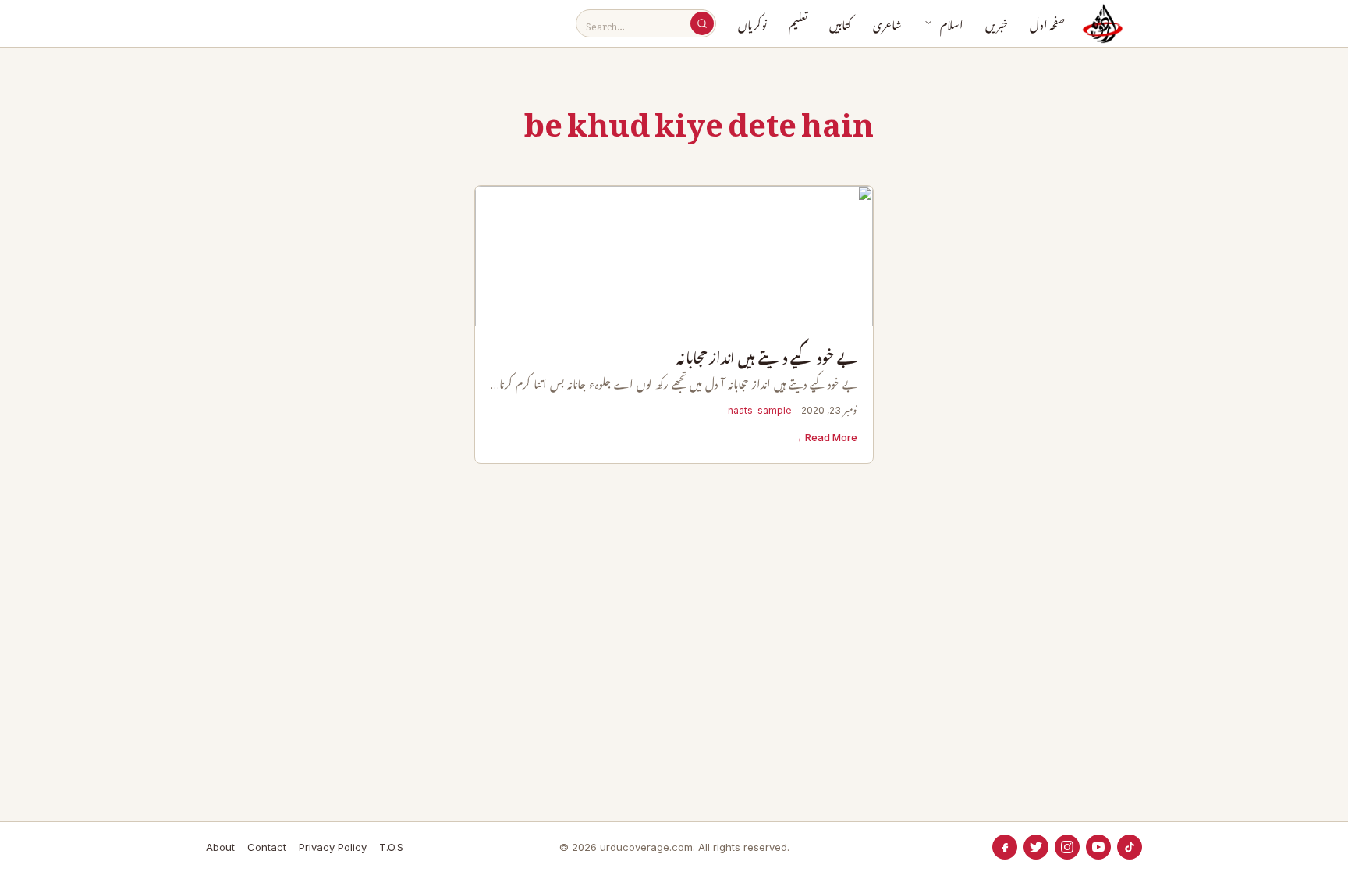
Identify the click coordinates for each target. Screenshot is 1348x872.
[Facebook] (1004, 847)
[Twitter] (1035, 847)
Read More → (825, 437)
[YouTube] (1098, 847)
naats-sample (760, 410)
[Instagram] (1067, 847)
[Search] (702, 23)
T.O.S (391, 847)
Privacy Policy (333, 847)
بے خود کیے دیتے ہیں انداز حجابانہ (766, 359)
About (220, 847)
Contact (266, 847)
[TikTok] (1129, 847)
